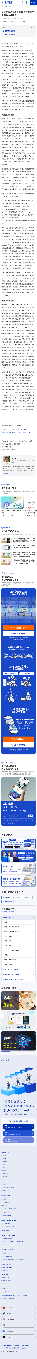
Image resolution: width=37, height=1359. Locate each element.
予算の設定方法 (10, 34)
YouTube (10, 1308)
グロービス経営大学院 (11, 950)
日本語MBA (4, 1159)
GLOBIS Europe (5, 1274)
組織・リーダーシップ (11, 932)
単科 (13, 1133)
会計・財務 (8, 936)
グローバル (8, 941)
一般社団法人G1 (5, 1288)
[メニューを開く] (2, 2)
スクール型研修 (5, 1202)
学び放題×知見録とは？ (7, 912)
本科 (13, 1126)
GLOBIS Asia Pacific (6, 1264)
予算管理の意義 (10, 31)
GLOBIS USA (4, 1284)
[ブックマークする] (23, 510)
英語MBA (3, 1170)
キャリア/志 (8, 964)
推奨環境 (27, 1345)
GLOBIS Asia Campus (6, 1267)
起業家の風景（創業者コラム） (13, 979)
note (8, 1337)
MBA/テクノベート (17, 7)
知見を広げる (8, 7)
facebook (10, 1331)
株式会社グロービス (6, 1253)
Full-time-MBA (6, 1179)
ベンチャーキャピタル (6, 1238)
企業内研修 (4, 1199)
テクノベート (8, 955)
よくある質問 (4, 1348)
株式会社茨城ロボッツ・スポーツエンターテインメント (14, 1295)
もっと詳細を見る (18, 633)
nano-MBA (5, 1173)
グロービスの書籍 (5, 1223)
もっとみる (5, 473)
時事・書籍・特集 (27, 7)
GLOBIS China (4, 1271)
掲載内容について (24, 1348)
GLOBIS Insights (5, 1230)
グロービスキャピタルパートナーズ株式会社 (12, 1259)
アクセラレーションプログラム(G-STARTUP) (12, 1242)
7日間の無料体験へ (18, 627)
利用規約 (9, 1345)
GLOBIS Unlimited (5, 1190)
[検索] (22, 2)
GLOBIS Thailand (5, 1280)
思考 (5, 922)
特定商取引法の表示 (14, 1348)
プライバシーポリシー (18, 1345)
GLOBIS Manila (5, 1277)
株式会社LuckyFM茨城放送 (7, 1298)
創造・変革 (8, 946)
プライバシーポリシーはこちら (9, 823)
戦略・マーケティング (11, 927)
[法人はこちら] (33, 2)
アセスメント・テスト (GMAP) (8, 1209)
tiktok (9, 1313)
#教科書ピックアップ (8, 21)
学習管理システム (5, 1212)
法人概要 (3, 1345)
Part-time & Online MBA (9, 1182)
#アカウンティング (20, 21)
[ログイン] (27, 2)
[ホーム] (2, 7)
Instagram (10, 1319)
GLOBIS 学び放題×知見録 (7, 1188)
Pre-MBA (5, 1176)
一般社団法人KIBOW (6, 1292)
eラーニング (4, 1205)
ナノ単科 (11, 1140)
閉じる (32, 27)
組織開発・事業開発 (6, 1215)
